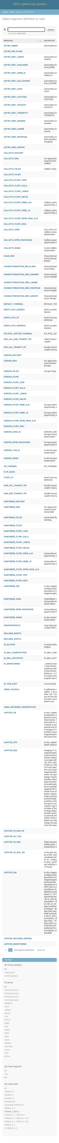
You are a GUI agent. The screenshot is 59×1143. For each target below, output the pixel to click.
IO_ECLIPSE (9, 644)
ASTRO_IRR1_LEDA (13, 89)
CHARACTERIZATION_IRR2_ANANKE (21, 274)
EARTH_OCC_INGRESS (15, 325)
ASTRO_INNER (11, 46)
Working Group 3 (12, 997)
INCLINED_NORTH (12, 633)
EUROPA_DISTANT (12, 355)
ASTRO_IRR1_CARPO (14, 57)
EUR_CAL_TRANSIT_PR (15, 347)
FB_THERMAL (10, 466)
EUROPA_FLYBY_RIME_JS (16, 412)
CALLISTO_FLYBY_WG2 (15, 224)
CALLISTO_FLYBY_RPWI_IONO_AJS (21, 218)
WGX (7, 1006)
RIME (7, 1023)
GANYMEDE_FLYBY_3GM (16, 531)
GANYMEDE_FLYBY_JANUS (17, 542)
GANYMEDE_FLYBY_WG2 (16, 580)
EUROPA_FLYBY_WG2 (14, 426)
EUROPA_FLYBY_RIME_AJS (17, 404)
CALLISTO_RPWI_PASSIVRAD (18, 240)
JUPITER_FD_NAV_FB (14, 831)
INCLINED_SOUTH (12, 639)
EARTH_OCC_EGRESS (14, 309)
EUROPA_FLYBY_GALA (14, 388)
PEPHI (7, 1056)
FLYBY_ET (8, 477)
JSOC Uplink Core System (30, 4)
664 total (21, 33)
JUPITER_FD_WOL (12, 842)
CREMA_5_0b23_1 (12, 1111)
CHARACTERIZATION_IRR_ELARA (20, 266)
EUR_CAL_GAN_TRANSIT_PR (17, 339)
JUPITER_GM (10, 872)
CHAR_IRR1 (9, 256)
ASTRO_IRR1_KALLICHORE (17, 81)
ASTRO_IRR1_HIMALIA (15, 73)
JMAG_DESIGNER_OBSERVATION (20, 707)
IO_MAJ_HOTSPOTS (13, 658)
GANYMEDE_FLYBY (13, 525)
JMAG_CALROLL (12, 689)
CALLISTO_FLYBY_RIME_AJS (18, 202)
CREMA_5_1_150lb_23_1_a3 (16, 1118)
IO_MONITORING (12, 664)
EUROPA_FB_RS (11, 371)
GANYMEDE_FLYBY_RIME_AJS (18, 553)
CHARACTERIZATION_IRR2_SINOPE (21, 296)
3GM (7, 1036)
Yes (6, 1074)
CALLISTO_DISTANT (13, 153)
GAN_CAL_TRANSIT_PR (15, 485)
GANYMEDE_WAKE (13, 617)
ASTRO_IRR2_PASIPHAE (15, 137)
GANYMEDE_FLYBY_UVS (15, 575)
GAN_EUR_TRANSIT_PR (15, 493)
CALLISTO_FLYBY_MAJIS (16, 197)
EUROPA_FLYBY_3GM (14, 382)
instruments (10, 972)
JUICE (7, 1050)
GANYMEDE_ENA (12, 507)
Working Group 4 (12, 1000)
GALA (7, 1040)
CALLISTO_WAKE (12, 248)
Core (11, 12)
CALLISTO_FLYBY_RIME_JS (17, 210)
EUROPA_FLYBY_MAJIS (15, 399)
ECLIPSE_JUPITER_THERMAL (18, 333)
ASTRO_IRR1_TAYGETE (15, 105)
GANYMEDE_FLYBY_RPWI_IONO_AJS (21, 569)
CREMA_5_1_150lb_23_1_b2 (16, 1121)
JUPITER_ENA (10, 750)
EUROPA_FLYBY (11, 377)
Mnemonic (8, 41)
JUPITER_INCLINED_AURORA (18, 938)
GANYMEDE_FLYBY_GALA (16, 536)
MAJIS (7, 1013)
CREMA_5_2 (10, 1125)
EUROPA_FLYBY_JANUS (15, 393)
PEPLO (7, 1020)
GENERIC (8, 1003)
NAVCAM (8, 1046)
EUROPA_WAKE (11, 458)
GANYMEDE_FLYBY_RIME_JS (18, 561)
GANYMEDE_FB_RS (13, 517)
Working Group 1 (12, 990)
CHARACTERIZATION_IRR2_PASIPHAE (22, 288)
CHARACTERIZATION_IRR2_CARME (21, 282)
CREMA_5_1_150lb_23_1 (15, 1115)
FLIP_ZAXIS (9, 472)
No (6, 1077)
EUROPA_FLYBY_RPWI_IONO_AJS (20, 420)
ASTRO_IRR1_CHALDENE (16, 65)
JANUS (8, 1010)
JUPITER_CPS (10, 742)
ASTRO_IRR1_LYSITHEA (15, 97)
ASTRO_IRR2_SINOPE (14, 147)
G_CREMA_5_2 (11, 1128)
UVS (6, 1016)
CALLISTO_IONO (12, 229)
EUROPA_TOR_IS (12, 450)
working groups (11, 976)
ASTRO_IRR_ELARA (13, 51)
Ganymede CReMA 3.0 (14, 1105)
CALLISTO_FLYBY (12, 174)
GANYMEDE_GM (11, 586)
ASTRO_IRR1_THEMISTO (16, 113)
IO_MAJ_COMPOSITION (15, 652)
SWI (6, 1026)
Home (5, 12)
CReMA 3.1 (9, 1095)
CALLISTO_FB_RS (12, 169)
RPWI (7, 1033)
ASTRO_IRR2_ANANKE (14, 121)
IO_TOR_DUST (10, 684)
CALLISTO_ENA (11, 158)
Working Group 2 (12, 993)
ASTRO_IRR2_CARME (14, 129)
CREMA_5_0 (10, 1108)
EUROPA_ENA (10, 361)
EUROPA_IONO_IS (12, 432)
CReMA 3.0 (9, 1091)
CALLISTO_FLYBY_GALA (15, 185)
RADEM (8, 1043)
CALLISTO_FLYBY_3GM (15, 180)
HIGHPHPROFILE (12, 625)
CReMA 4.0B (10, 1101)
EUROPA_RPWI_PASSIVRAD (17, 442)
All (6, 969)
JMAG (7, 1030)
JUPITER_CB (10, 712)
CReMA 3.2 (9, 1098)
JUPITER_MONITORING (15, 944)
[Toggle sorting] (41, 41)
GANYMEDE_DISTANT (14, 501)
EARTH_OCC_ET (11, 317)
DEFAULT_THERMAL (13, 304)
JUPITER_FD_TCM (12, 836)
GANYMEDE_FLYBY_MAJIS (16, 548)
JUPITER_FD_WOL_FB (14, 852)
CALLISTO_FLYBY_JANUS (16, 191)
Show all (40, 950)
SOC (6, 1053)
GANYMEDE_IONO (12, 599)
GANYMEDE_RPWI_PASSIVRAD (18, 609)
